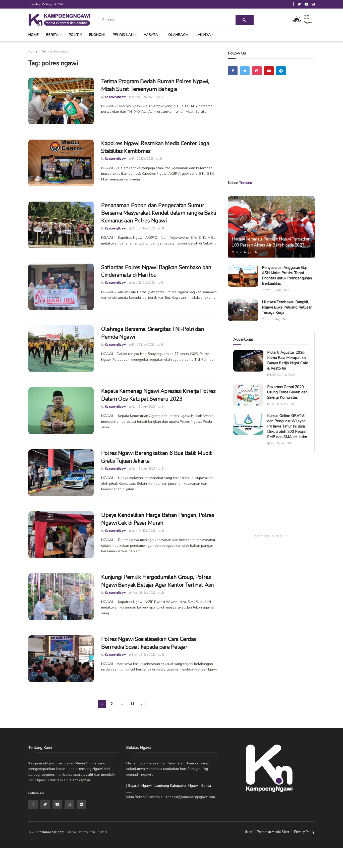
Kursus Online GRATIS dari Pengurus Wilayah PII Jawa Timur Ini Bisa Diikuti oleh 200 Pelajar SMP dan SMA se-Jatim (287, 426)
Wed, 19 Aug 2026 (276, 290)
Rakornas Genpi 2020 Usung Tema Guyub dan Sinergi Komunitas (287, 392)
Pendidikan (123, 34)
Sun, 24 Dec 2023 (143, 228)
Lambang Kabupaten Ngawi (176, 785)
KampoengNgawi (115, 97)
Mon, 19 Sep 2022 (143, 655)
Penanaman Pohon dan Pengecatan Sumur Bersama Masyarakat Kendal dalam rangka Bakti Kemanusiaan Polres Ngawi (158, 213)
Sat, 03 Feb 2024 (142, 97)
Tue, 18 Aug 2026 (276, 319)
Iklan (248, 832)
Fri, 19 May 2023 (143, 345)
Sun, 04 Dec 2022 (143, 531)
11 (132, 704)
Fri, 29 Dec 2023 (142, 159)
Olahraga (178, 34)
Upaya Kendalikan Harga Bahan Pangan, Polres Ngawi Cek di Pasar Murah (157, 519)
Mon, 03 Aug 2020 (282, 375)
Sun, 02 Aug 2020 (281, 443)
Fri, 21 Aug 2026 (245, 252)
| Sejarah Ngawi (139, 785)
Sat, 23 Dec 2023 (143, 283)
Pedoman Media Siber (273, 832)
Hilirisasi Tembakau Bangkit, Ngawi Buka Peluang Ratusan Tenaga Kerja (287, 307)
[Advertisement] (271, 134)
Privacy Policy (304, 832)
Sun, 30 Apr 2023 (143, 407)
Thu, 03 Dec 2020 (281, 404)
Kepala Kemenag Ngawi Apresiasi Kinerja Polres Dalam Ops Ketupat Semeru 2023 (158, 395)
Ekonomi (97, 34)
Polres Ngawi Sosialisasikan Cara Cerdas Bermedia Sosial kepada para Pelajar (148, 643)
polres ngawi (59, 51)
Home (33, 34)
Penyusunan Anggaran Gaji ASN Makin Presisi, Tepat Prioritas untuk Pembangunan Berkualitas (287, 275)
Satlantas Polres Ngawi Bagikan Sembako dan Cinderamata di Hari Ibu (156, 271)
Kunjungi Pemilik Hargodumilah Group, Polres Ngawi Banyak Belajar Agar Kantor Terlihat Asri (157, 581)
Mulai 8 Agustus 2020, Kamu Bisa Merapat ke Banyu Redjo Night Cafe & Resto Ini (287, 360)
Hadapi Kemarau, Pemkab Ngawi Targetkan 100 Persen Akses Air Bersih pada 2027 (271, 242)
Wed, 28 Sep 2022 (143, 593)
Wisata (151, 34)
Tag (43, 51)
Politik (75, 34)
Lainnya (203, 34)
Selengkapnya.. (79, 780)
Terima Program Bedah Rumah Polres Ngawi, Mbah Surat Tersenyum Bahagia (155, 85)
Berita (52, 34)
